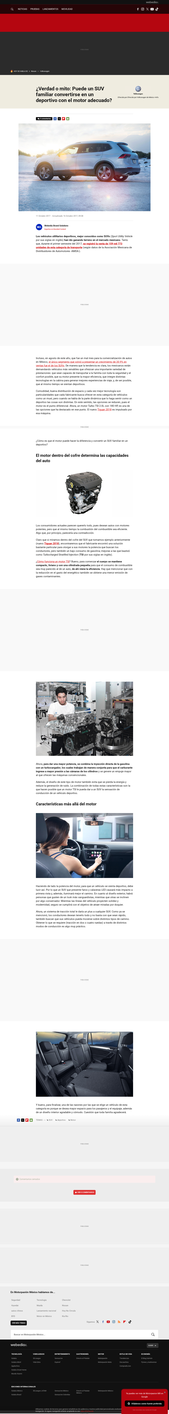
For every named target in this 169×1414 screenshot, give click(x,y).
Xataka (14, 1358)
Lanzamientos (50, 9)
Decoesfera (124, 1362)
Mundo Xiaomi (16, 1374)
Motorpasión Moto (105, 1362)
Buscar (153, 1334)
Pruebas (34, 9)
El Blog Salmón (146, 1358)
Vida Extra (36, 1362)
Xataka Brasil (16, 1395)
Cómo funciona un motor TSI (53, 561)
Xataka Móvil (16, 1362)
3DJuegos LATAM (39, 1391)
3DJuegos (37, 1358)
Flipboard (63, 118)
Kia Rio (65, 1316)
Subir (150, 1345)
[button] (56, 225)
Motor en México (44, 1316)
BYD (13, 1316)
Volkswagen (44, 71)
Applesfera (15, 1366)
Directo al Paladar (83, 1358)
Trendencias (124, 1358)
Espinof (57, 1362)
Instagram (142, 9)
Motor (73, 1120)
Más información (87, 1411)
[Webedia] (152, 2)
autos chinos (17, 1311)
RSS (119, 1321)
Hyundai (14, 1305)
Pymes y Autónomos (149, 1362)
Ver (85, 1192)
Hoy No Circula (69, 1311)
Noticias (22, 9)
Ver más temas (18, 1323)
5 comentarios (45, 119)
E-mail (67, 118)
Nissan (33, 71)
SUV (51, 1120)
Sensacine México (61, 1391)
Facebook (137, 9)
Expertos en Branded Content (55, 229)
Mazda (40, 1305)
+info (156, 97)
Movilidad (67, 9)
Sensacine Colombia (62, 1395)
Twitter (147, 9)
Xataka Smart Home (18, 1370)
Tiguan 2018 (104, 409)
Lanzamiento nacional (46, 1311)
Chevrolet (66, 1300)
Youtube (152, 9)
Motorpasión (102, 1358)
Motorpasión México (105, 1391)
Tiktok (156, 9)
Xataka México (16, 1391)
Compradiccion (125, 1366)
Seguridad (15, 1300)
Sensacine (59, 1358)
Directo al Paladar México (83, 1392)
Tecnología (41, 1300)
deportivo (61, 1120)
